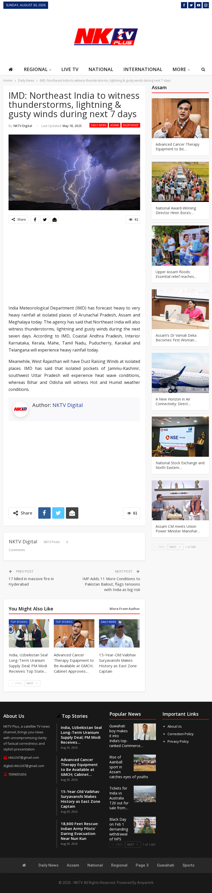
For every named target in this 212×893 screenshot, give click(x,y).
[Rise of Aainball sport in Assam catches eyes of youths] (145, 763)
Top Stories (19, 622)
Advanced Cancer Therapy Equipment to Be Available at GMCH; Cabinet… (79, 767)
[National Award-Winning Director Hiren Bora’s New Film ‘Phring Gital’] (180, 182)
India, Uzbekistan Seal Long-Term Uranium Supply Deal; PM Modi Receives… (81, 735)
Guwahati (165, 865)
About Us (175, 726)
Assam (114, 125)
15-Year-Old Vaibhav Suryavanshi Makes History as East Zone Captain (80, 799)
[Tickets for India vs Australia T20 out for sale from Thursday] (145, 794)
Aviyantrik (145, 883)
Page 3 (142, 865)
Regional (36, 69)
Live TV (69, 69)
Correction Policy (181, 734)
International (142, 69)
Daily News (98, 125)
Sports (188, 865)
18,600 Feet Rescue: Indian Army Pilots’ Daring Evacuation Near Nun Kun (80, 831)
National (100, 69)
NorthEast (131, 125)
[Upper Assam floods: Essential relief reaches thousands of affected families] (180, 246)
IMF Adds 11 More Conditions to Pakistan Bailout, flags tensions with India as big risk (111, 584)
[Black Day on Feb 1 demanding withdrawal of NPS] (145, 825)
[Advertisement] (183, 36)
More (179, 69)
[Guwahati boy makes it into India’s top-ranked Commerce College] (145, 731)
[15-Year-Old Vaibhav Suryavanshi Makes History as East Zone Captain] (119, 633)
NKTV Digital (67, 405)
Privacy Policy (178, 741)
